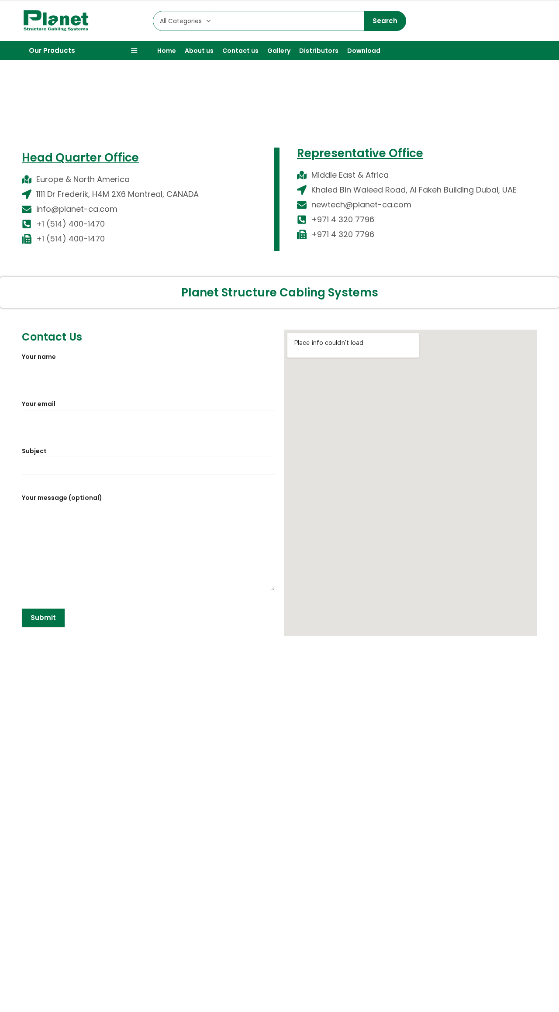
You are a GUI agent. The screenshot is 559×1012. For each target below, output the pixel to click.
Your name (39, 356)
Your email (38, 403)
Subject (34, 451)
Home (258, 111)
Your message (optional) (62, 497)
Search (385, 20)
